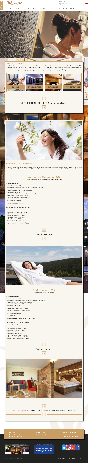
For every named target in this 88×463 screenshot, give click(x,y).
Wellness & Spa (20, 9)
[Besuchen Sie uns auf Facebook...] (17, 449)
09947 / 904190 (63, 1)
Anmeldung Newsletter (65, 4)
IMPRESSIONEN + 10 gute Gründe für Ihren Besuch (44, 102)
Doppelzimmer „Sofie (12, 217)
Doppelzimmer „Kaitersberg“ (14, 214)
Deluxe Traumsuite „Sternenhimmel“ (16, 223)
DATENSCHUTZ (66, 458)
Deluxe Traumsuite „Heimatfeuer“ (15, 222)
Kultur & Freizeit (44, 9)
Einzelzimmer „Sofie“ (12, 218)
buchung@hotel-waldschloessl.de (71, 436)
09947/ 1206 (36, 410)
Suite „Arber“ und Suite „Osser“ (15, 220)
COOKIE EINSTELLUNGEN (77, 458)
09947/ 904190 (42, 435)
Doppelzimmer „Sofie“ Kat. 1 (14, 330)
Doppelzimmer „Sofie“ (13, 215)
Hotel (11, 9)
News (6, 9)
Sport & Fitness (32, 9)
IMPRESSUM (60, 458)
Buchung (53, 9)
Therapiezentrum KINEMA (66, 9)
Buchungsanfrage (44, 234)
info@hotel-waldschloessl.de (66, 3)
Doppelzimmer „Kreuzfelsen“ (14, 212)
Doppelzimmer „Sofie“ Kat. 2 (14, 332)
